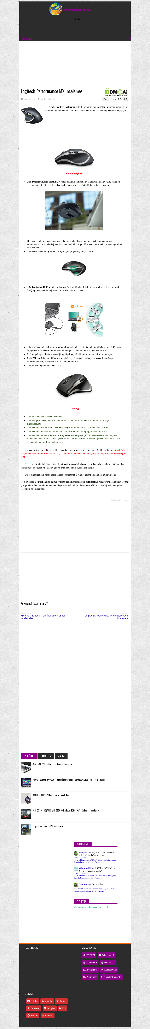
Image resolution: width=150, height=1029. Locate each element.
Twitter (62, 1001)
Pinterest (49, 1015)
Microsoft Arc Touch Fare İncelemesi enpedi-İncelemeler (44, 617)
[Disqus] (75, 662)
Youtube (48, 1001)
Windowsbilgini (86, 868)
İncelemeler (91, 969)
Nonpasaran (85, 852)
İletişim (34, 1001)
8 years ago (99, 891)
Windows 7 (109, 962)
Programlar (91, 977)
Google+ (50, 1008)
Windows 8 (91, 962)
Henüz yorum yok (29, 99)
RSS (63, 1008)
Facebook (35, 1008)
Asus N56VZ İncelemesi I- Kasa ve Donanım (52, 764)
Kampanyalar (110, 969)
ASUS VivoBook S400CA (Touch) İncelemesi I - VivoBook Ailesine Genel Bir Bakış (69, 779)
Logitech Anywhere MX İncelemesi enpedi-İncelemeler (107, 617)
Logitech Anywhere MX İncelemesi (48, 826)
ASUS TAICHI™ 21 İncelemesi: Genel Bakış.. (52, 795)
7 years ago (99, 862)
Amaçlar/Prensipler (112, 977)
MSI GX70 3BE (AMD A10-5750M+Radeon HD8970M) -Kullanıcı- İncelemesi (66, 810)
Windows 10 (108, 955)
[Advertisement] (75, 64)
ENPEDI (90, 955)
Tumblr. (34, 1015)
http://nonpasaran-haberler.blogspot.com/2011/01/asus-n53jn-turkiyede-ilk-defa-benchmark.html (95, 860)
